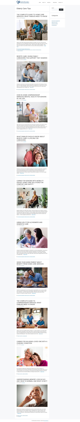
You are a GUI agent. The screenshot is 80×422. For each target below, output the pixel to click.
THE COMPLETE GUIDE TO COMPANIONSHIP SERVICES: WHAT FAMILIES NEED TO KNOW (29, 302)
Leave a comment (20, 50)
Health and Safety (32, 89)
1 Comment (19, 416)
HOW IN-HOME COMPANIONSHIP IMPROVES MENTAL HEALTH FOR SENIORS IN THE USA (31, 96)
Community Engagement (21, 89)
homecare (34, 49)
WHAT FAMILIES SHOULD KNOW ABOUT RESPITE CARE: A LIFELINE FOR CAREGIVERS (31, 138)
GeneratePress (46, 420)
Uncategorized (54, 25)
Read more (32, 87)
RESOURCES (55, 2)
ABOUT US (44, 2)
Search (61, 9)
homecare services (38, 49)
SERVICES (48, 2)
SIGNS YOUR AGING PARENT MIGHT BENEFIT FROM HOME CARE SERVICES (30, 263)
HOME (40, 2)
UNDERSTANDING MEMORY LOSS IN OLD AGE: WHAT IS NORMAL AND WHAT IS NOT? (32, 380)
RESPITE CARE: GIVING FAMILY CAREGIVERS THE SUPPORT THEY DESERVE (32, 57)
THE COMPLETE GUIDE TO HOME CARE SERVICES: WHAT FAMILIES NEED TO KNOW (32, 15)
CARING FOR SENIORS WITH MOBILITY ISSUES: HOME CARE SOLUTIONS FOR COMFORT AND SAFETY (30, 182)
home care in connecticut (21, 49)
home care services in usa (28, 49)
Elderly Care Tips (27, 89)
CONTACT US (60, 2)
